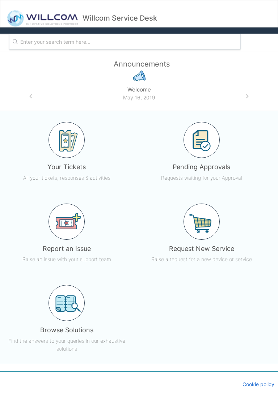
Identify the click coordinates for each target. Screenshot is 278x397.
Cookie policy (258, 384)
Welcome (139, 89)
